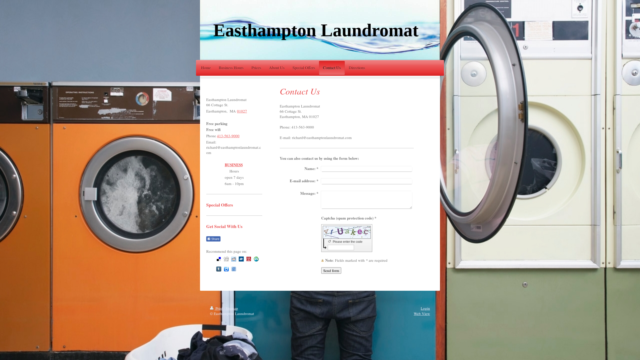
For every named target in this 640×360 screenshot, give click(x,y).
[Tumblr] (218, 269)
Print (219, 308)
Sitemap (232, 308)
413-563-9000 (228, 135)
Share (215, 239)
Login (425, 308)
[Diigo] (226, 269)
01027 (242, 111)
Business (234, 165)
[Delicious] (218, 259)
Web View (422, 313)
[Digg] (226, 259)
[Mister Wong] (248, 259)
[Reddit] (233, 259)
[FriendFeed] (233, 269)
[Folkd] (241, 259)
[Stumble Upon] (256, 259)
